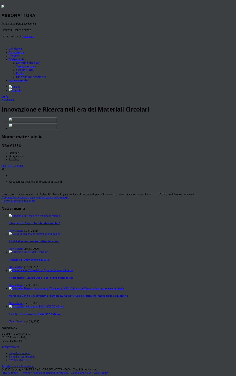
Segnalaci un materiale (22, 356)
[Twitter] (5, 366)
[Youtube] (9, 366)
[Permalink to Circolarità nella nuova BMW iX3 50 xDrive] (36, 306)
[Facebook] (2, 366)
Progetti (14, 55)
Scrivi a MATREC (20, 359)
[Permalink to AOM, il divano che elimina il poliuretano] (34, 233)
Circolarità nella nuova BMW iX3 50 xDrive (35, 314)
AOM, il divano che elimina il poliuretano (34, 241)
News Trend (16, 230)
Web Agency (101, 372)
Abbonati (34, 197)
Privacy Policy (9, 372)
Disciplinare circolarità (31, 76)
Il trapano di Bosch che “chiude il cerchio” (34, 223)
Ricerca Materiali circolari (16, 200)
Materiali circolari (28, 62)
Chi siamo (15, 48)
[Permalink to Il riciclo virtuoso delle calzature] (29, 252)
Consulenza (16, 52)
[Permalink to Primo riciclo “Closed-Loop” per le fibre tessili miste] (41, 270)
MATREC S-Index (12, 165)
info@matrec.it (10, 346)
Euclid (20, 73)
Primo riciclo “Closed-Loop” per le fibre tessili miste (41, 277)
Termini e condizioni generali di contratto (45, 372)
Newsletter (7, 99)
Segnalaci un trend (19, 353)
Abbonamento (18, 80)
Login (4, 96)
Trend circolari (26, 66)
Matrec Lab (16, 59)
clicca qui (28, 36)
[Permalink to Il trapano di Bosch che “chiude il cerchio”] (35, 215)
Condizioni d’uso (81, 372)
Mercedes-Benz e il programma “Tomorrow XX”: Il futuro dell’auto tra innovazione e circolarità (68, 296)
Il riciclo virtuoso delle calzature (29, 259)
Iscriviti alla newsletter (22, 366)
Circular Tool (25, 69)
